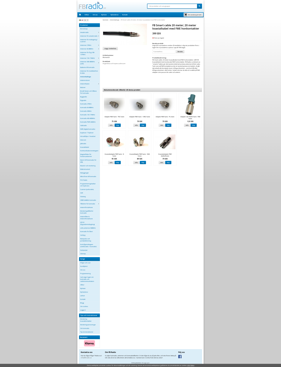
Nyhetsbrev (115, 15)
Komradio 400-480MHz (87, 118)
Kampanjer (84, 250)
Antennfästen (84, 84)
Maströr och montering (87, 166)
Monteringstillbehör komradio (86, 212)
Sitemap (83, 254)
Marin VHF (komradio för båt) (88, 161)
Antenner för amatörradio (88, 36)
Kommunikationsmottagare (89, 151)
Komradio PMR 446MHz (88, 122)
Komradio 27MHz (86, 104)
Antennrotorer (85, 80)
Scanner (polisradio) (87, 189)
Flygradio (83, 100)
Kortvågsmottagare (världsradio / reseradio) (88, 245)
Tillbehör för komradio (87, 204)
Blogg (82, 303)
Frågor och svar (85, 263)
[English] (82, 20)
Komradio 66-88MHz (87, 107)
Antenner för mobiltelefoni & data (89, 72)
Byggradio (83, 97)
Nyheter (104, 15)
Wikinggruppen (146, 363)
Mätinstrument (85, 169)
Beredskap (84, 29)
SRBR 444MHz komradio (88, 200)
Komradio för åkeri (86, 231)
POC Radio (83, 180)
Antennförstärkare (86, 207)
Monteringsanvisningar (88, 325)
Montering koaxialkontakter (86, 320)
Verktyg (82, 235)
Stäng (192, 365)
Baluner (83, 87)
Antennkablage (85, 77)
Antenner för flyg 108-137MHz (87, 53)
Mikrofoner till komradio (88, 176)
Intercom (83, 140)
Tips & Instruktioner (86, 332)
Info (111, 125)
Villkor (87, 15)
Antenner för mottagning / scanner (88, 41)
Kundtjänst (83, 266)
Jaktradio (83, 144)
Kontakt (125, 15)
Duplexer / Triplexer (87, 133)
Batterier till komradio (87, 67)
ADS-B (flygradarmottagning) (87, 223)
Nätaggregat (84, 173)
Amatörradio (84, 32)
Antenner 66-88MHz (86, 49)
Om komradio (84, 328)
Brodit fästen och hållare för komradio (88, 92)
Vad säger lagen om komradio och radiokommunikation (87, 279)
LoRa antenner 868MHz (88, 228)
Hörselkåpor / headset (87, 136)
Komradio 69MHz (86, 111)
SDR (81, 193)
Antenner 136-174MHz (87, 58)
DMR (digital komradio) (87, 129)
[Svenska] (80, 20)
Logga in (83, 310)
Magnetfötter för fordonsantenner (86, 155)
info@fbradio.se (86, 358)
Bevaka (180, 52)
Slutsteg (83, 196)
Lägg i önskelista (110, 48)
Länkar (82, 296)
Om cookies (84, 306)
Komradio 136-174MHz (87, 115)
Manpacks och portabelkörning (85, 240)
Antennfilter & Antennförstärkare (86, 218)
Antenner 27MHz (85, 45)
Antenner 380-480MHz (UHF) (87, 63)
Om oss (95, 15)
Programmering (85, 273)
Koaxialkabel (84, 147)
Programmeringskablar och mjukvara (88, 185)
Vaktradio (83, 125)
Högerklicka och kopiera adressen (114, 63)
